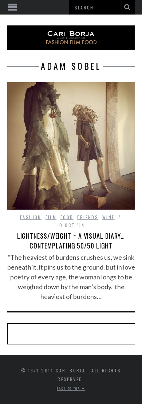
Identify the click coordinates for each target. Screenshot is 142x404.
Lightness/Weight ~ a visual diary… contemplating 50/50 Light (71, 240)
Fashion (31, 217)
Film (51, 217)
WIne (108, 217)
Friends (87, 217)
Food (67, 217)
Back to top (69, 388)
